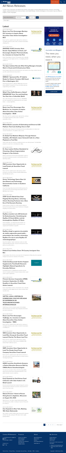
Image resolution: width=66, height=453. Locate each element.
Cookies (37, 451)
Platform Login (52, 439)
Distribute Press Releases (23, 441)
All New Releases (53, 437)
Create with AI (21, 440)
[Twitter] (6, 445)
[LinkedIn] (3, 445)
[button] (27, 17)
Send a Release (54, 2)
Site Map (29, 451)
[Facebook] (4, 445)
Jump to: (8, 17)
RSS (33, 451)
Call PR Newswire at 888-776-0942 (10, 438)
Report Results (21, 442)
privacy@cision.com (59, 445)
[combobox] (32, 17)
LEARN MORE (53, 92)
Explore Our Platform (22, 437)
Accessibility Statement (38, 441)
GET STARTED (54, 35)
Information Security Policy (21, 451)
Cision (59, 451)
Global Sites (36, 443)
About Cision (36, 439)
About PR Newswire (38, 437)
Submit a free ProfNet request (52, 85)
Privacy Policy (12, 451)
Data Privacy (52, 440)
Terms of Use (5, 451)
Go (37, 17)
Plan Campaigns (21, 439)
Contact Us (5, 443)
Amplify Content (21, 444)
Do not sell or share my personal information (56, 442)
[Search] (64, 2)
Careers (35, 440)
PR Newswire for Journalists (54, 76)
